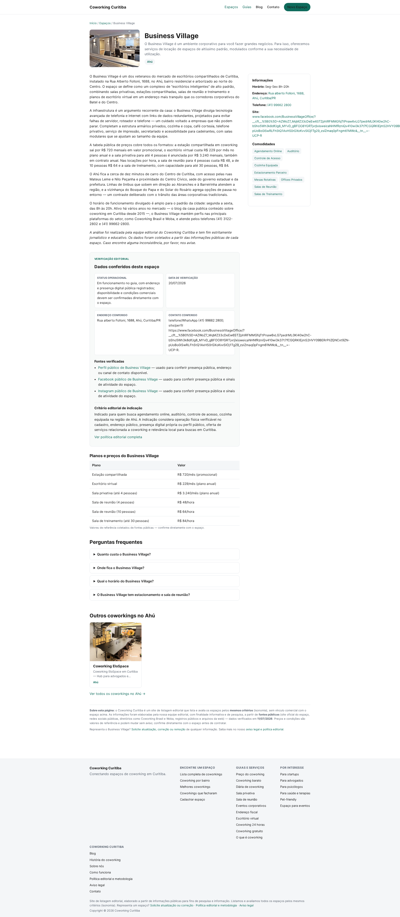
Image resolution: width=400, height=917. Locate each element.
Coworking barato (248, 780)
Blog (259, 7)
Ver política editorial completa (118, 437)
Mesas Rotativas (265, 179)
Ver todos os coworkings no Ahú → (117, 694)
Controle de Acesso (267, 158)
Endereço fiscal (247, 812)
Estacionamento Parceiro (270, 172)
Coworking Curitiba (108, 7)
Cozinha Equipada (266, 165)
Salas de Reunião (265, 186)
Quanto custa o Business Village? (124, 554)
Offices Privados (291, 179)
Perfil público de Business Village (124, 367)
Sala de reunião (246, 799)
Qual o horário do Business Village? (125, 581)
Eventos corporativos (251, 805)
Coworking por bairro (195, 780)
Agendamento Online (268, 151)
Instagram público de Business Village (128, 391)
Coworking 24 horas (250, 824)
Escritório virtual (247, 818)
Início (93, 23)
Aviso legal (97, 885)
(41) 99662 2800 (279, 105)
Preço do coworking (250, 774)
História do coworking (105, 860)
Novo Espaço (297, 7)
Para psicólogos (291, 786)
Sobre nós (97, 866)
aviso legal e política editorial (264, 729)
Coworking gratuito (249, 831)
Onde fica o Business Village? (120, 568)
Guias (246, 7)
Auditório (293, 151)
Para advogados (291, 780)
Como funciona (100, 872)
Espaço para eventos (295, 805)
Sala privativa (245, 793)
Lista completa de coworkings (201, 774)
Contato (273, 7)
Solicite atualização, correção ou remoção (158, 729)
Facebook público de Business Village (128, 379)
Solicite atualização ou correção (171, 905)
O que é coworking (249, 837)
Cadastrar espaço (192, 799)
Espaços (231, 7)
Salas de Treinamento (268, 194)
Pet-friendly (288, 799)
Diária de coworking (250, 786)
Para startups (289, 774)
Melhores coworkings (195, 786)
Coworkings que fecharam (198, 793)
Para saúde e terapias (295, 793)
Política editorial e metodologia (111, 879)
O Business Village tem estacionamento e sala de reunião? (143, 595)
